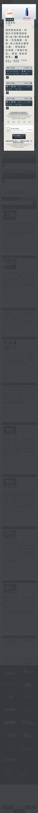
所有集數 (9, 19)
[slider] (18, 68)
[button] (8, 68)
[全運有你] (7, 77)
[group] (31, 68)
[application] (19, 68)
